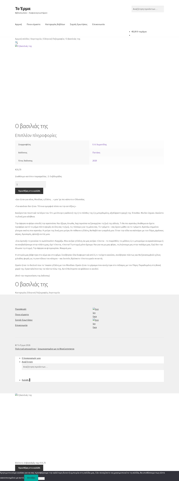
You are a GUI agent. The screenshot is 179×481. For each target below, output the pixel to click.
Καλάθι (26, 380)
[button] (16, 42)
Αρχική (18, 24)
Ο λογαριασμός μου (31, 358)
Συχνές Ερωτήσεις (78, 24)
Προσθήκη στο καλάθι (29, 190)
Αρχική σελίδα (22, 38)
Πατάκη (96, 152)
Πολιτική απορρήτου (25, 348)
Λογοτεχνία (36, 38)
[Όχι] (41, 478)
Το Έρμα (22, 8)
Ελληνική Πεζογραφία (53, 38)
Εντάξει (31, 477)
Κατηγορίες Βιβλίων (55, 24)
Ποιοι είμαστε (33, 24)
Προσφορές (20, 309)
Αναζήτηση (27, 361)
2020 (94, 160)
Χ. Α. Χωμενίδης (99, 144)
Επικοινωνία (98, 24)
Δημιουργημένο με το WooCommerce (56, 348)
